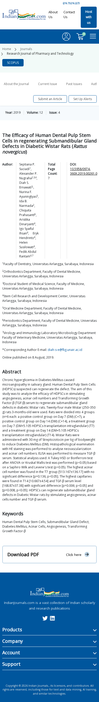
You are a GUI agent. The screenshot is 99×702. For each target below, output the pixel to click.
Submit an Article (50, 99)
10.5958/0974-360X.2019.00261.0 (83, 171)
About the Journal (16, 84)
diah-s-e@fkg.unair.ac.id (65, 350)
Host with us (88, 17)
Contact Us (69, 14)
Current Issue (47, 84)
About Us (53, 14)
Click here (73, 554)
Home (6, 49)
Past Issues (74, 84)
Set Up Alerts (82, 99)
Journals (26, 49)
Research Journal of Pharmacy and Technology (40, 53)
